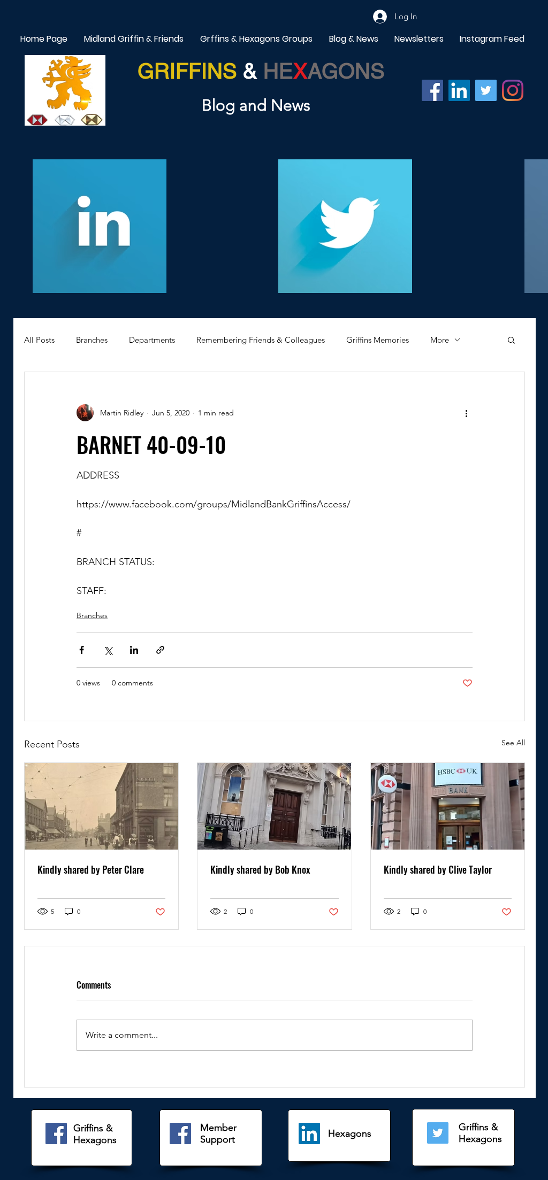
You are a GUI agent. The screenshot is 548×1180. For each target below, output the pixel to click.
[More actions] (466, 412)
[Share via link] (160, 650)
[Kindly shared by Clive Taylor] (447, 806)
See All (513, 742)
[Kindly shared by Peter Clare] (101, 806)
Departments (152, 340)
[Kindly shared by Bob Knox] (274, 806)
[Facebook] (432, 90)
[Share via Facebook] (82, 650)
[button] (511, 339)
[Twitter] (486, 90)
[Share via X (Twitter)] (108, 650)
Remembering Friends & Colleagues (260, 340)
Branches (92, 340)
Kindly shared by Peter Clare (90, 869)
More (439, 340)
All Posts (39, 340)
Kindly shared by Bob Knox (260, 869)
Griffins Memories (377, 340)
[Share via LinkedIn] (134, 650)
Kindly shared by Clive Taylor (438, 869)
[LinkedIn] (309, 1133)
